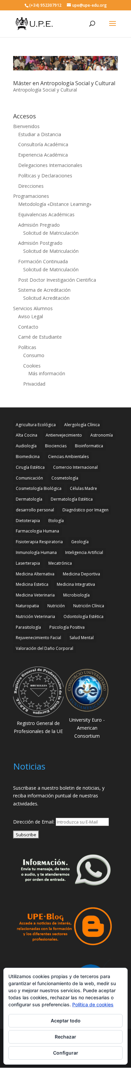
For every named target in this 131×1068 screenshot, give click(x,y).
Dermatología (29, 499)
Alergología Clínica (82, 425)
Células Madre (83, 488)
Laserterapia (28, 563)
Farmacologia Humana (37, 531)
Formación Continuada (43, 261)
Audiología (26, 446)
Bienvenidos (26, 126)
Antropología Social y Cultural (45, 90)
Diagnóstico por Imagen (85, 510)
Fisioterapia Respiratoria (39, 542)
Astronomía (101, 435)
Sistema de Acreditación (44, 290)
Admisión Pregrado (39, 225)
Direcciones (31, 186)
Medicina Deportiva (81, 574)
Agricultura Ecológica (36, 425)
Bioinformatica (89, 446)
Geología (80, 542)
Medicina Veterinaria (35, 595)
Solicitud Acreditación (46, 298)
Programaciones (31, 196)
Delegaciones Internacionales (50, 165)
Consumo (33, 355)
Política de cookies (93, 1004)
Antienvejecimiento (64, 435)
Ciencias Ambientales (68, 456)
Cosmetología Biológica (38, 488)
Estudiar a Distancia (39, 134)
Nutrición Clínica (88, 606)
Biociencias (56, 446)
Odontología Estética (83, 616)
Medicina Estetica (32, 584)
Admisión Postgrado (40, 243)
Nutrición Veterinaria (35, 616)
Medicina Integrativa (76, 584)
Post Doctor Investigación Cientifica (57, 280)
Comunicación (29, 478)
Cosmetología (64, 478)
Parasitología (28, 627)
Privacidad (34, 384)
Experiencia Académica (43, 155)
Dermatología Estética (72, 499)
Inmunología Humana (36, 552)
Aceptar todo (66, 1020)
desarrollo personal (35, 510)
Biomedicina (28, 456)
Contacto (28, 327)
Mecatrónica (60, 563)
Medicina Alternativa (35, 574)
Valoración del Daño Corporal (44, 648)
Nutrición (56, 606)
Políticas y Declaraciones (45, 175)
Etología (56, 520)
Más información (46, 373)
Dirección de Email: (34, 822)
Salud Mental (82, 637)
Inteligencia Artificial (84, 552)
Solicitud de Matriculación (51, 233)
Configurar (65, 1053)
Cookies (32, 365)
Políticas (27, 347)
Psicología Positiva (67, 627)
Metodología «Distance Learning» (54, 204)
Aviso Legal (30, 316)
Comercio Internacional (75, 467)
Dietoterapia (28, 520)
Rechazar (65, 1036)
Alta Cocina (26, 435)
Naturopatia (27, 606)
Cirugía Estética (30, 467)
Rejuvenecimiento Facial (38, 637)
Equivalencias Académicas (46, 214)
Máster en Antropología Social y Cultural (64, 83)
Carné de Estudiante (40, 337)
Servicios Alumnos (33, 308)
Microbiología (76, 595)
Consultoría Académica (43, 144)
